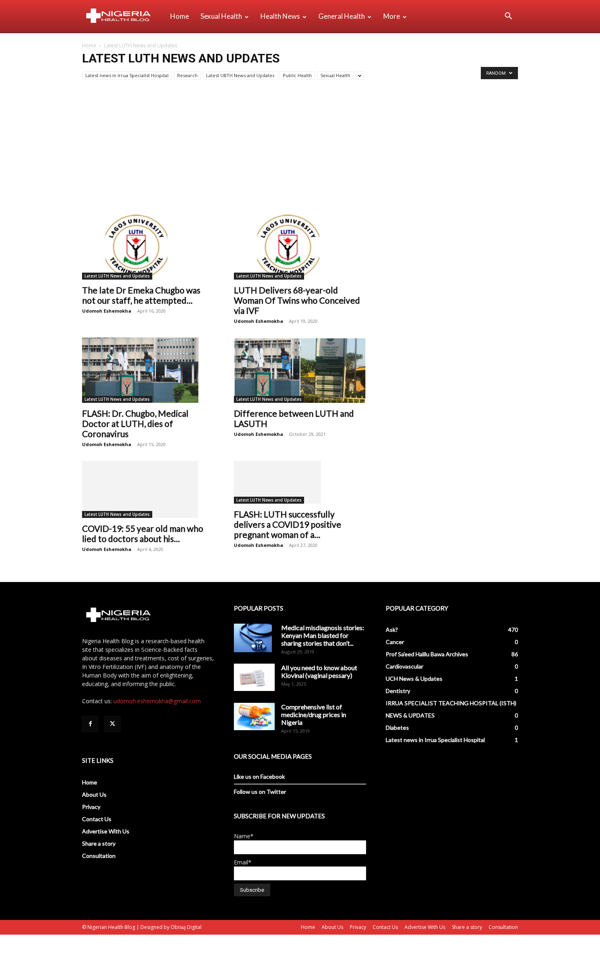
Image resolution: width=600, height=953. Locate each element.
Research (187, 75)
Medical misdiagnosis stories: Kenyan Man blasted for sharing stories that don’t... (322, 635)
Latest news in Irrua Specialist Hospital (127, 75)
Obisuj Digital (186, 927)
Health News (280, 16)
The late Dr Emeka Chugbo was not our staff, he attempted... (141, 295)
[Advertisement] (300, 153)
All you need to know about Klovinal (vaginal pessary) (319, 671)
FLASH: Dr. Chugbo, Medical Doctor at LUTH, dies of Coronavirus (135, 423)
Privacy (91, 806)
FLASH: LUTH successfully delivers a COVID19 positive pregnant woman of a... (287, 524)
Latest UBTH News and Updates (240, 75)
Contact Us (96, 818)
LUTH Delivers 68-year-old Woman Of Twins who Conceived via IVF (297, 300)
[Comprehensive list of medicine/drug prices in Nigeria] (254, 716)
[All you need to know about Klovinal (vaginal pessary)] (254, 677)
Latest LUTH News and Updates (117, 276)
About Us (94, 794)
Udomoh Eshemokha (106, 311)
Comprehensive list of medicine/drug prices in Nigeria (313, 714)
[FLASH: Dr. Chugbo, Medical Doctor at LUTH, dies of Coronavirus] (148, 370)
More (391, 16)
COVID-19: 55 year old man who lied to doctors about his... (142, 533)
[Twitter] (112, 724)
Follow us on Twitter (260, 791)
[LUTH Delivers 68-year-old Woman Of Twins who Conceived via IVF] (300, 247)
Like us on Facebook (259, 776)
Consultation (99, 855)
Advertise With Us (105, 831)
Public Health (297, 75)
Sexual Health (221, 16)
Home (179, 16)
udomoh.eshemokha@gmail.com (157, 701)
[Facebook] (90, 724)
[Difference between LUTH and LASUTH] (300, 370)
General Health (341, 16)
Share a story (99, 843)
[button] (508, 17)
